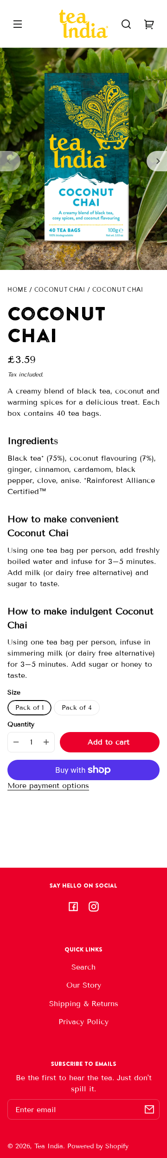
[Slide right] (157, 161)
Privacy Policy (83, 1021)
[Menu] (17, 24)
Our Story (83, 985)
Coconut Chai (59, 290)
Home (17, 290)
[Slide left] (10, 161)
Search (83, 967)
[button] (126, 24)
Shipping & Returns (83, 1003)
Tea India (48, 1146)
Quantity (20, 724)
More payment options (48, 785)
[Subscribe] (149, 1109)
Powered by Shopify (97, 1146)
